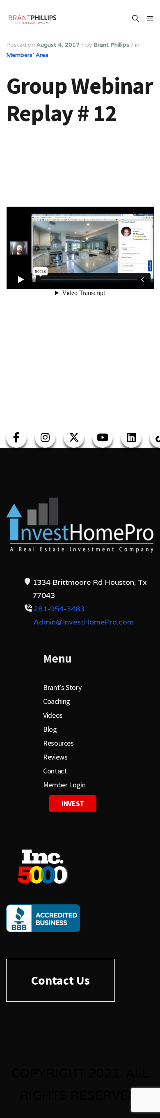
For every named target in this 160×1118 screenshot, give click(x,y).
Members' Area (27, 55)
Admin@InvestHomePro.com (84, 622)
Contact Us (60, 980)
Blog (50, 729)
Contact (54, 770)
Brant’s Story (62, 687)
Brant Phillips (111, 44)
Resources (58, 743)
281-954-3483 (59, 608)
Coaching (56, 701)
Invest (73, 803)
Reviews (55, 757)
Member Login (64, 784)
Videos (53, 715)
